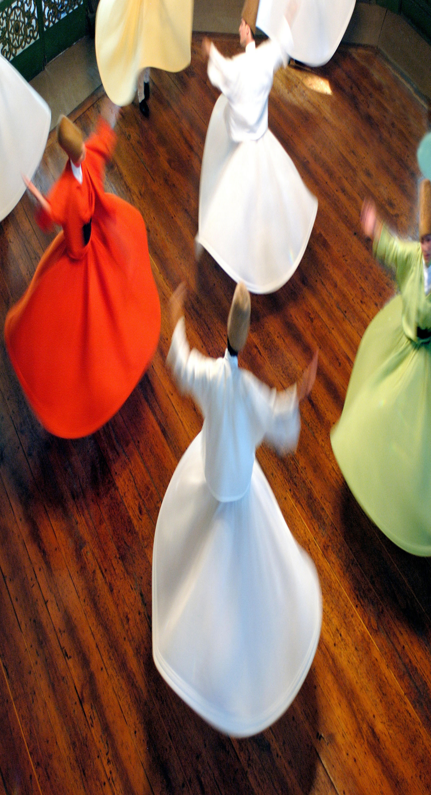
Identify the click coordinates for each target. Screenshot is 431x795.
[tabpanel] (215, 216)
